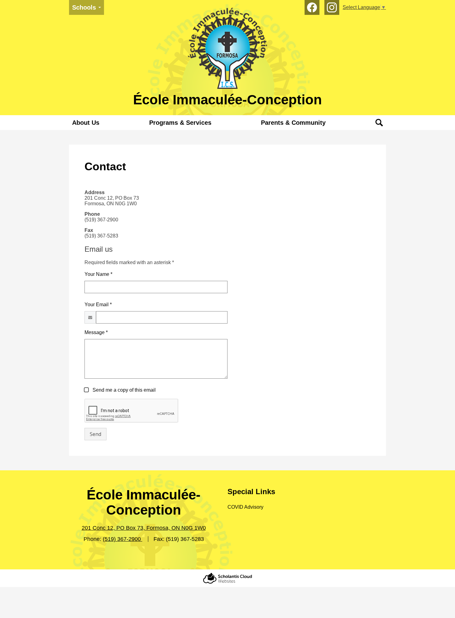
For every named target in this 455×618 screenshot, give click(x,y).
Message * (96, 332)
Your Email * (98, 304)
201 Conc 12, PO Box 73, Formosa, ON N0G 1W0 (144, 528)
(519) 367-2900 (122, 539)
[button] (85, 122)
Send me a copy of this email (123, 390)
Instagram (331, 7)
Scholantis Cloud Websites (227, 578)
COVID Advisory (245, 507)
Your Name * (98, 274)
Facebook (312, 7)
